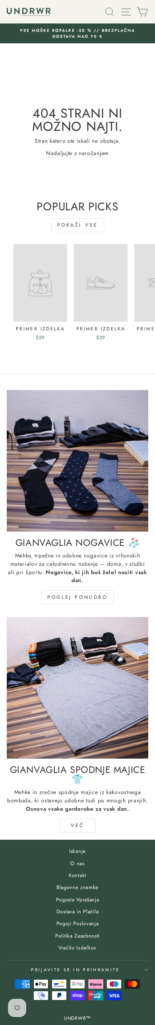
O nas (77, 863)
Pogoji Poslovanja (77, 923)
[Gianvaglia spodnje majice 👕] (77, 688)
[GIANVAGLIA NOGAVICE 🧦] (77, 461)
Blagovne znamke (77, 887)
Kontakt (77, 875)
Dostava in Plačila (77, 911)
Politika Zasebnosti (77, 936)
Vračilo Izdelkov (77, 947)
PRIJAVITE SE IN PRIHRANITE (75, 970)
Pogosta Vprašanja (77, 899)
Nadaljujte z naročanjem (77, 153)
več (77, 825)
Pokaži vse (77, 225)
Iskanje (77, 851)
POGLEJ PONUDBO (77, 597)
